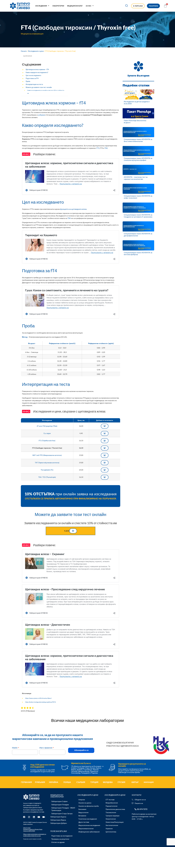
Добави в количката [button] (104, 426)
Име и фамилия (46, 747)
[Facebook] (24, 817)
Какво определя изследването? (37, 72)
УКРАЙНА (53, 782)
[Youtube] (39, 817)
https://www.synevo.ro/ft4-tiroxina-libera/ (38, 698)
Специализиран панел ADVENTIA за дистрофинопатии (138, 235)
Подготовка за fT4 (32, 78)
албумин (41, 115)
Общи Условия (26, 827)
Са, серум (47, 433)
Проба (28, 81)
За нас (88, 6)
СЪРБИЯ (80, 782)
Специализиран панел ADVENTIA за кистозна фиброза (138, 253)
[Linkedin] (34, 817)
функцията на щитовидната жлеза (73, 209)
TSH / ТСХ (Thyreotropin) (47, 477)
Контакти (136, 795)
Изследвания (41, 6)
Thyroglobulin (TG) (47, 470)
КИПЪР (135, 782)
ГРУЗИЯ (121, 782)
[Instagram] (29, 817)
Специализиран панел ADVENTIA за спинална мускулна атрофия (138, 159)
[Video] (44, 817)
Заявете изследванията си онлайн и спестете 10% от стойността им (45, 92)
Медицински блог (75, 6)
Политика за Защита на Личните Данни (32, 829)
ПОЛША (67, 782)
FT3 (97, 148)
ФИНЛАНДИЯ (149, 782)
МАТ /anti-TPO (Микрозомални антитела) (47, 455)
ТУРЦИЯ (94, 782)
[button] (126, 6)
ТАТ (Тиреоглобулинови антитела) (47, 463)
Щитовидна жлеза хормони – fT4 (37, 69)
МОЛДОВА (108, 782)
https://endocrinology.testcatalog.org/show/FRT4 (40, 702)
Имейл (15, 747)
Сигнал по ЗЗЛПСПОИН (29, 831)
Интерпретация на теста (34, 84)
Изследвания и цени (36, 51)
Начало (24, 51)
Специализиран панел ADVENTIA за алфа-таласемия (138, 197)
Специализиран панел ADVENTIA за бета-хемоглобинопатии (138, 140)
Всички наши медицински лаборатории (87, 720)
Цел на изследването (33, 75)
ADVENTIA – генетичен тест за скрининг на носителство (136, 178)
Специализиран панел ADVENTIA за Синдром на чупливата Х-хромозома (138, 216)
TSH (106, 148)
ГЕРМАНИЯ (26, 782)
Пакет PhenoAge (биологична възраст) (135, 121)
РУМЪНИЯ (40, 782)
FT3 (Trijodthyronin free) (47, 441)
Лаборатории (58, 6)
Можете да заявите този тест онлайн (39, 87)
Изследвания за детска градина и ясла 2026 (137, 103)
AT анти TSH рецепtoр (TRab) (47, 426)
